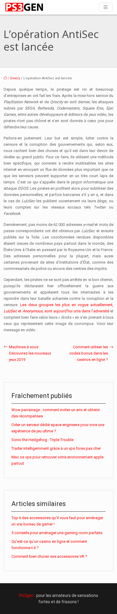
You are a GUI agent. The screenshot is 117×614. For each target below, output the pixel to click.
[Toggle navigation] (105, 7)
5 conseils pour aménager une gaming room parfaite (56, 533)
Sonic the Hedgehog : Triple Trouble (42, 439)
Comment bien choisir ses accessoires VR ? (49, 556)
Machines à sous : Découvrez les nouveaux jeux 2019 (30, 353)
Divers (15, 78)
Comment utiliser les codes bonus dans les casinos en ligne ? (88, 353)
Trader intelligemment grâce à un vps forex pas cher (56, 448)
